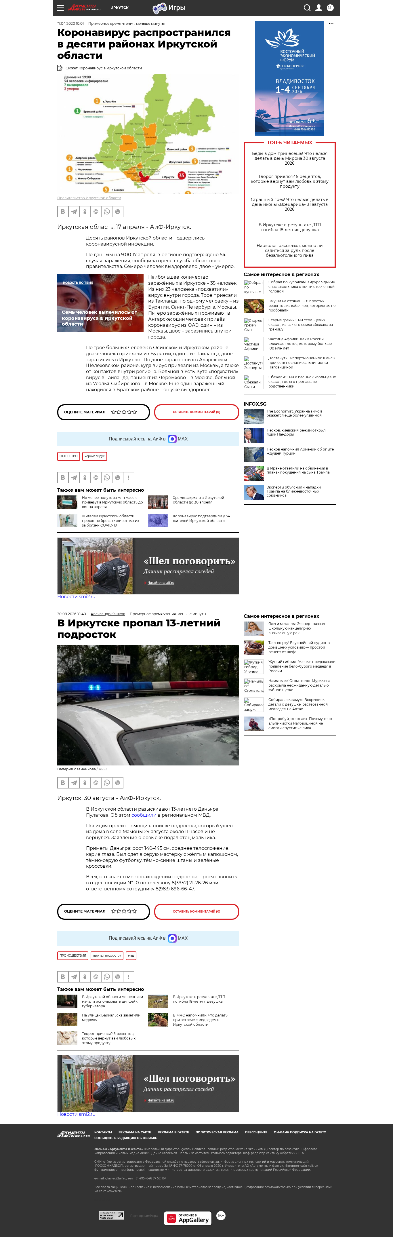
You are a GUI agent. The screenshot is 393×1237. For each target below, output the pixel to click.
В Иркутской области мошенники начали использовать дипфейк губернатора (112, 1001)
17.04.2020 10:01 (70, 23)
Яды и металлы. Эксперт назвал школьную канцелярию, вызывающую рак (296, 628)
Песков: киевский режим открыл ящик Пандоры (296, 432)
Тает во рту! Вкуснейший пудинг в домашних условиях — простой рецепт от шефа (299, 647)
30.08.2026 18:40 (71, 614)
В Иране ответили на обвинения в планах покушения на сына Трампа (298, 470)
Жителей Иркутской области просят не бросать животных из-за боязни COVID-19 (111, 520)
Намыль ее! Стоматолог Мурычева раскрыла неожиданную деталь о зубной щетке (299, 685)
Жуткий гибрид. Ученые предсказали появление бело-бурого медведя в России (301, 666)
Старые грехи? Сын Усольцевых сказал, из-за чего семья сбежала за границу (300, 324)
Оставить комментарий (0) (196, 412)
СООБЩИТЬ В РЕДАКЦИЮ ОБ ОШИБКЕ (125, 1138)
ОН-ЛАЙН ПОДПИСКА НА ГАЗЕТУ (300, 1132)
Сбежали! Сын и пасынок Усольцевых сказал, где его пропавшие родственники (302, 381)
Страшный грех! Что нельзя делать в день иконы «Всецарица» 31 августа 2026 (290, 204)
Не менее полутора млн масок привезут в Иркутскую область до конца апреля (112, 502)
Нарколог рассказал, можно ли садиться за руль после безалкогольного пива (290, 250)
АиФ (103, 769)
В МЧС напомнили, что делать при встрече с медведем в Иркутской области (200, 1020)
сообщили (144, 815)
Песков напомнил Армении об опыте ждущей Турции (300, 451)
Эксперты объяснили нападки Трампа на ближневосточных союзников (294, 491)
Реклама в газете (173, 1132)
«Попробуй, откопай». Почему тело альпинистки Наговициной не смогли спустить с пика (300, 723)
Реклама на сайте (135, 1132)
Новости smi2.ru (76, 596)
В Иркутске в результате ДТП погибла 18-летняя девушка (290, 227)
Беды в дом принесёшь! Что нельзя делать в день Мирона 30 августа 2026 (289, 158)
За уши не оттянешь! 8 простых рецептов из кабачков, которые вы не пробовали (301, 305)
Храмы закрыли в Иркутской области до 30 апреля (198, 499)
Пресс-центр (256, 1132)
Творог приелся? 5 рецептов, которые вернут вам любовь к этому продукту (290, 181)
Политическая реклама (217, 1132)
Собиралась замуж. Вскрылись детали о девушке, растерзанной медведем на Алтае (298, 704)
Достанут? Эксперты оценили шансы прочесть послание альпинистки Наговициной (301, 362)
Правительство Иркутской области (89, 198)
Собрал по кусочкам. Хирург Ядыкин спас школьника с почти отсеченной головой (301, 286)
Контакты (103, 1132)
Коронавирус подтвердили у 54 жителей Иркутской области (201, 518)
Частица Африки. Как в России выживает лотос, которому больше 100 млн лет (300, 343)
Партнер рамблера (144, 1215)
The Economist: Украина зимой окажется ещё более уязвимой (294, 413)
